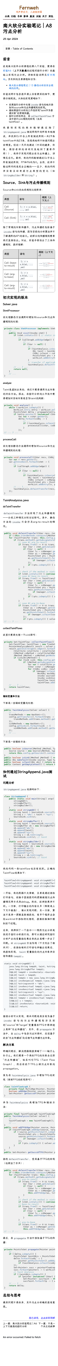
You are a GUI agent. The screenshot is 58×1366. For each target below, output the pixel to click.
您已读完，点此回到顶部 (42, 1317)
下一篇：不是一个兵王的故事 (46, 1325)
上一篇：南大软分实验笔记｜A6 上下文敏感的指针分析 (20, 1325)
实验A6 (7, 70)
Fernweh (29, 8)
